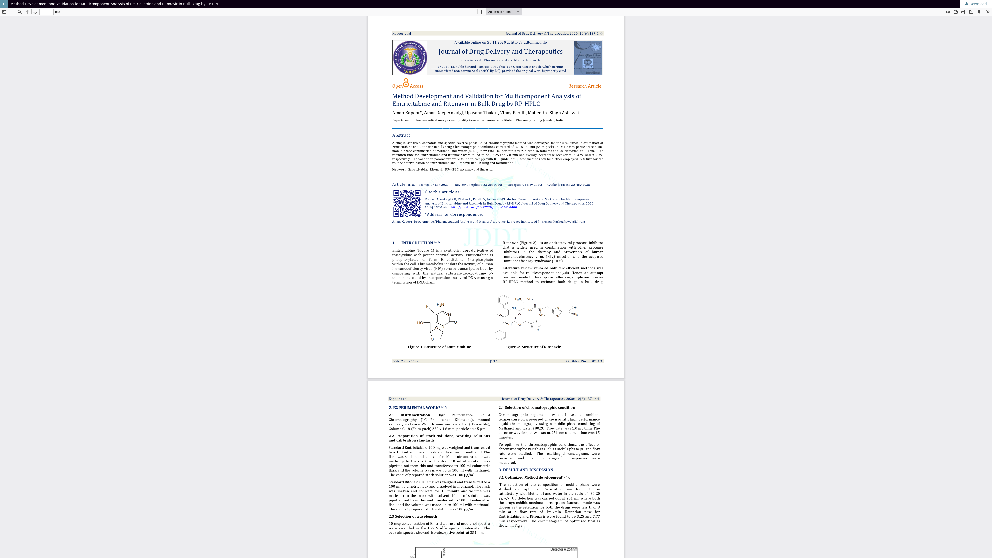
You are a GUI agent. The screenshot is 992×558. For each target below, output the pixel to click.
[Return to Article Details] (4, 4)
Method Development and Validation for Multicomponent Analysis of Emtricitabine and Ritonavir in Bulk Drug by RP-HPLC (115, 3)
